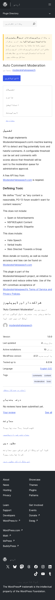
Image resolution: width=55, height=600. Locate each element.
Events (33, 510)
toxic (49, 381)
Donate (34, 515)
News (6, 484)
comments (37, 375)
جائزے (9, 97)
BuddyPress (11, 546)
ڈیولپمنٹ (12, 112)
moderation (39, 381)
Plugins (33, 490)
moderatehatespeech (23, 70)
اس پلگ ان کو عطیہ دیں (16, 461)
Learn (6, 505)
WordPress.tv (11, 520)
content (47, 375)
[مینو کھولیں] (50, 4)
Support (7, 510)
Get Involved (36, 505)
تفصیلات (10, 89)
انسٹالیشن (12, 104)
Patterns (33, 495)
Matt (7, 535)
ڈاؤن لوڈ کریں (12, 78)
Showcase (34, 479)
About (6, 479)
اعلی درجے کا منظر (14, 389)
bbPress (9, 540)
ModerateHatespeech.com (17, 179)
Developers (9, 515)
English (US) (46, 368)
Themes (33, 484)
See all (48, 412)
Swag (33, 520)
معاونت (10, 120)
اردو (13, 559)
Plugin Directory (10, 13)
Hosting (7, 490)
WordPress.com (13, 530)
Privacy (7, 495)
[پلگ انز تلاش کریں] (34, 24)
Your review (9, 412)
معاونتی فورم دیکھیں (16, 434)
